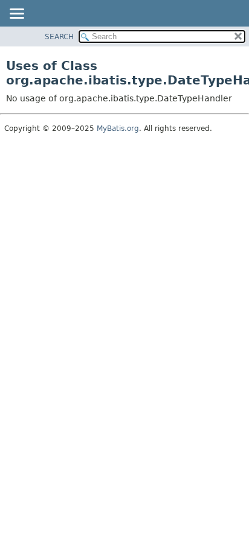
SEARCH (59, 37)
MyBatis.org (118, 128)
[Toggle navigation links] (16, 14)
